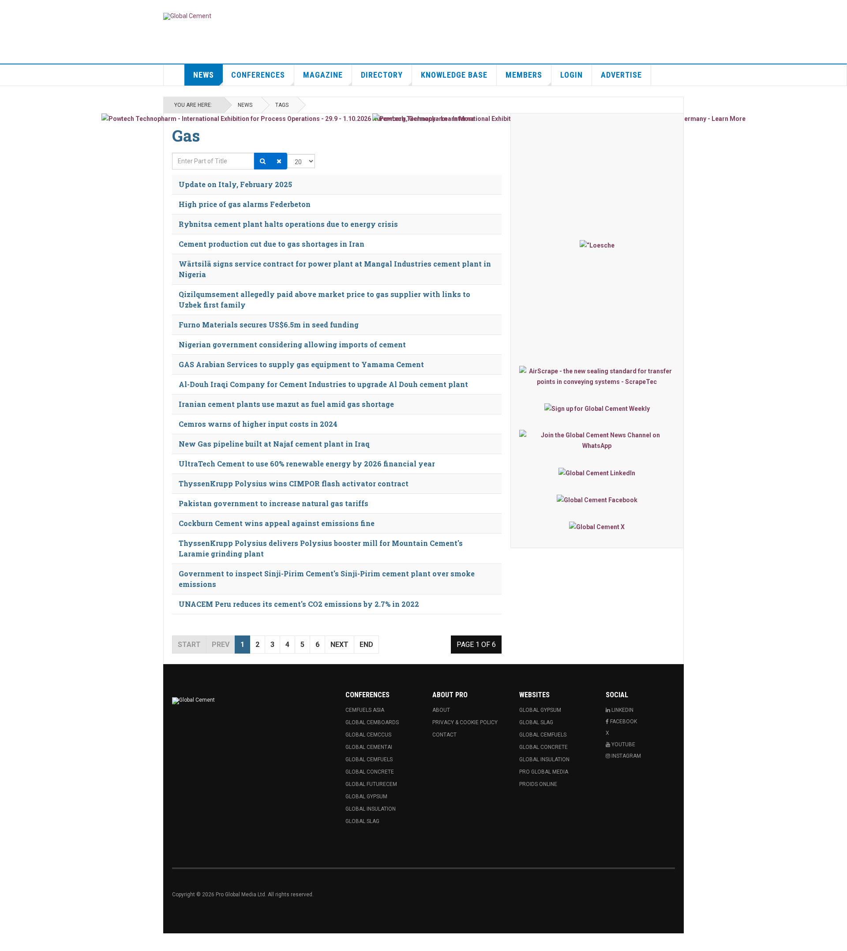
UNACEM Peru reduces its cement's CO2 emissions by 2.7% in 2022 (299, 604)
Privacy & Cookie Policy (465, 722)
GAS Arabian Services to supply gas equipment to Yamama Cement (301, 364)
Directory (382, 74)
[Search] (262, 161)
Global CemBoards (372, 722)
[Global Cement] (187, 16)
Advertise (621, 74)
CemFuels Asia (364, 710)
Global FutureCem (371, 784)
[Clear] (279, 161)
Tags (282, 105)
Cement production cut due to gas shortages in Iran (271, 243)
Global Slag (362, 821)
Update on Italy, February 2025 (235, 184)
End (366, 644)
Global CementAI (368, 747)
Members (524, 74)
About (441, 710)
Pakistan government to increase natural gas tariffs (273, 503)
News (203, 74)
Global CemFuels (369, 759)
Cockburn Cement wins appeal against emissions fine (277, 523)
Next (339, 644)
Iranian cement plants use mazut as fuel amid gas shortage (286, 404)
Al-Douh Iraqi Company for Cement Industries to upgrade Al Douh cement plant (323, 384)
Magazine (323, 74)
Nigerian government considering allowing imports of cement (292, 344)
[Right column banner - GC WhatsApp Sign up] (597, 440)
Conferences (258, 74)
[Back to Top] (8, 942)
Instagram (625, 756)
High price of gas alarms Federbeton (245, 204)
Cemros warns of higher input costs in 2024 (258, 424)
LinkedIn (621, 710)
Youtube (622, 744)
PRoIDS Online (538, 784)
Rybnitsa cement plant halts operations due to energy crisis (288, 224)
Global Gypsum (366, 796)
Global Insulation (370, 809)
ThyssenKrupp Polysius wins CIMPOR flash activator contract (294, 483)
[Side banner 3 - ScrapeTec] (597, 376)
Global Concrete (369, 772)
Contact (444, 735)
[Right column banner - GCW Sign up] (597, 408)
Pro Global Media (543, 772)
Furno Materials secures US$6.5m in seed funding (269, 324)
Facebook (623, 721)
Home (174, 75)
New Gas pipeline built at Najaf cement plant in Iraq (274, 443)
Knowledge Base (454, 74)
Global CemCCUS (368, 735)
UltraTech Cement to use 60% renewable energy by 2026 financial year (307, 463)
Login (571, 74)
